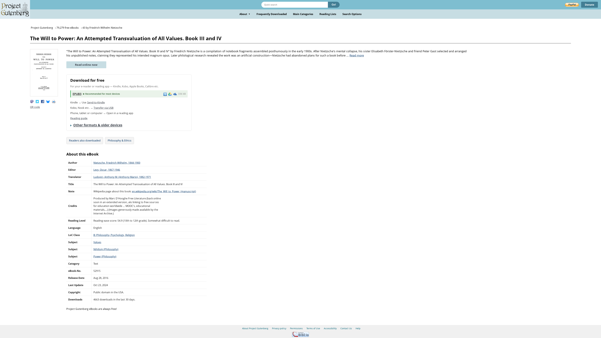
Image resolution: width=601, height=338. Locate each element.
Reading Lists (327, 14)
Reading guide (79, 118)
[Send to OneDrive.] (175, 94)
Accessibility (330, 328)
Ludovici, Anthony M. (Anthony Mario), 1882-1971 (122, 177)
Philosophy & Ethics (119, 140)
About (244, 14)
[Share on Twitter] (37, 101)
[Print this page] (53, 101)
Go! (334, 4)
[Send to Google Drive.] (170, 94)
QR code (35, 107)
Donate (589, 4)
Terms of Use (313, 328)
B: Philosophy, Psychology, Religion (114, 235)
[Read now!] (44, 95)
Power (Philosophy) (104, 256)
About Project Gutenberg (255, 328)
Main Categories (303, 14)
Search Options (352, 14)
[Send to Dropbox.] (165, 94)
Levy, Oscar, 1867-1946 (106, 170)
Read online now (86, 65)
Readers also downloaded (84, 140)
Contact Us (346, 328)
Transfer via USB (104, 108)
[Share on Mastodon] (31, 101)
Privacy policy (279, 328)
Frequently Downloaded (272, 14)
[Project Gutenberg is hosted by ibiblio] (300, 336)
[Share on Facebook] (42, 101)
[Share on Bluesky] (48, 101)
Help (358, 328)
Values (97, 242)
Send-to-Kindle (96, 102)
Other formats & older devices (97, 125)
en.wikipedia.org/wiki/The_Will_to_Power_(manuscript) (164, 191)
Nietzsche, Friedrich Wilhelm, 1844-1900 (116, 162)
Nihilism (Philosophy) (105, 249)
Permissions (296, 328)
